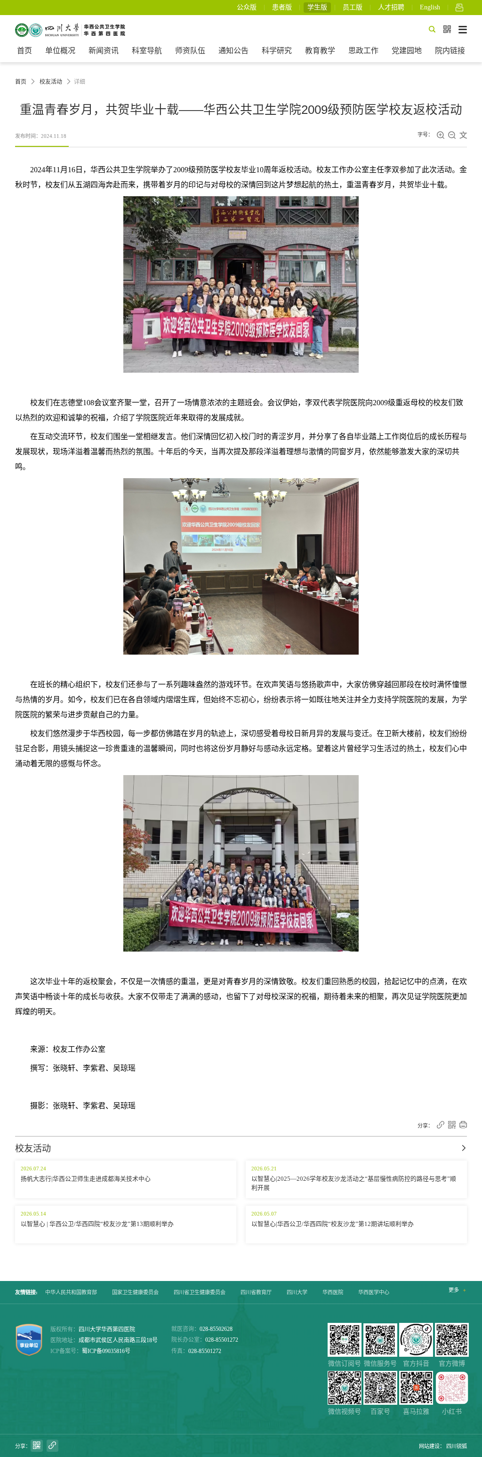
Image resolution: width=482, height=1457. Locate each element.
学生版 (317, 7)
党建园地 (407, 51)
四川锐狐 (456, 1446)
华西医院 (332, 1292)
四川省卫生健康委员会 (199, 1292)
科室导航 (147, 51)
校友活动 (51, 82)
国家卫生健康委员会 (135, 1292)
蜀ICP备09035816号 (106, 1351)
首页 (24, 51)
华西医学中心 (373, 1292)
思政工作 (363, 51)
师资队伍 (190, 51)
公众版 (247, 7)
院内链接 (450, 51)
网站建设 (429, 1446)
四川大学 (297, 1292)
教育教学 (320, 51)
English (430, 7)
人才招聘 (391, 7)
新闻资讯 (103, 51)
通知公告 (233, 51)
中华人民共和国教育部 (71, 1292)
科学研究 (277, 51)
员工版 (352, 7)
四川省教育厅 (256, 1292)
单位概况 (60, 51)
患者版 (282, 7)
